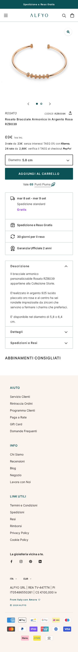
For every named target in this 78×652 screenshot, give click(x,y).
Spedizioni (17, 512)
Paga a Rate (18, 417)
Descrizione (19, 266)
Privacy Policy (19, 533)
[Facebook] (11, 561)
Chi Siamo (17, 454)
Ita (12, 578)
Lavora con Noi (20, 482)
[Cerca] (64, 15)
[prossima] (49, 103)
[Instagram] (21, 561)
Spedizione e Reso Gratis (39, 4)
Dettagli (16, 332)
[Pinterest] (30, 561)
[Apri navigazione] (6, 15)
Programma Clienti (22, 410)
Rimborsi (16, 526)
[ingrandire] (68, 31)
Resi (13, 519)
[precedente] (28, 103)
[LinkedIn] (40, 561)
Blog (13, 468)
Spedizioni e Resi (23, 343)
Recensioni (17, 461)
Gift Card (16, 424)
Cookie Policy (19, 539)
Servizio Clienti (20, 396)
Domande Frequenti (23, 431)
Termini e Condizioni (23, 505)
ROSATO (11, 113)
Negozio (15, 475)
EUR (26, 578)
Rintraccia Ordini (21, 403)
